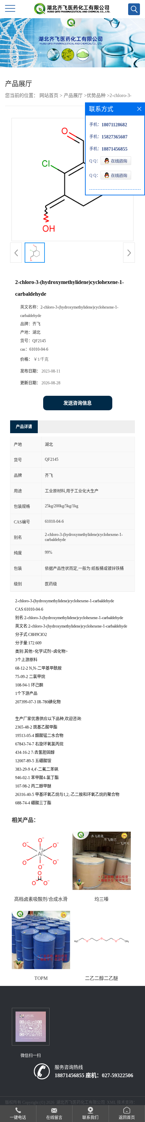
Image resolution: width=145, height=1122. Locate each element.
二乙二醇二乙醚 (101, 978)
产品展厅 (73, 95)
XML (111, 1102)
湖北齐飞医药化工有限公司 (80, 1102)
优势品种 (96, 95)
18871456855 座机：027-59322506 (94, 1075)
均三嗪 (101, 899)
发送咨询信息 (77, 403)
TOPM (41, 978)
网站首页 (48, 95)
